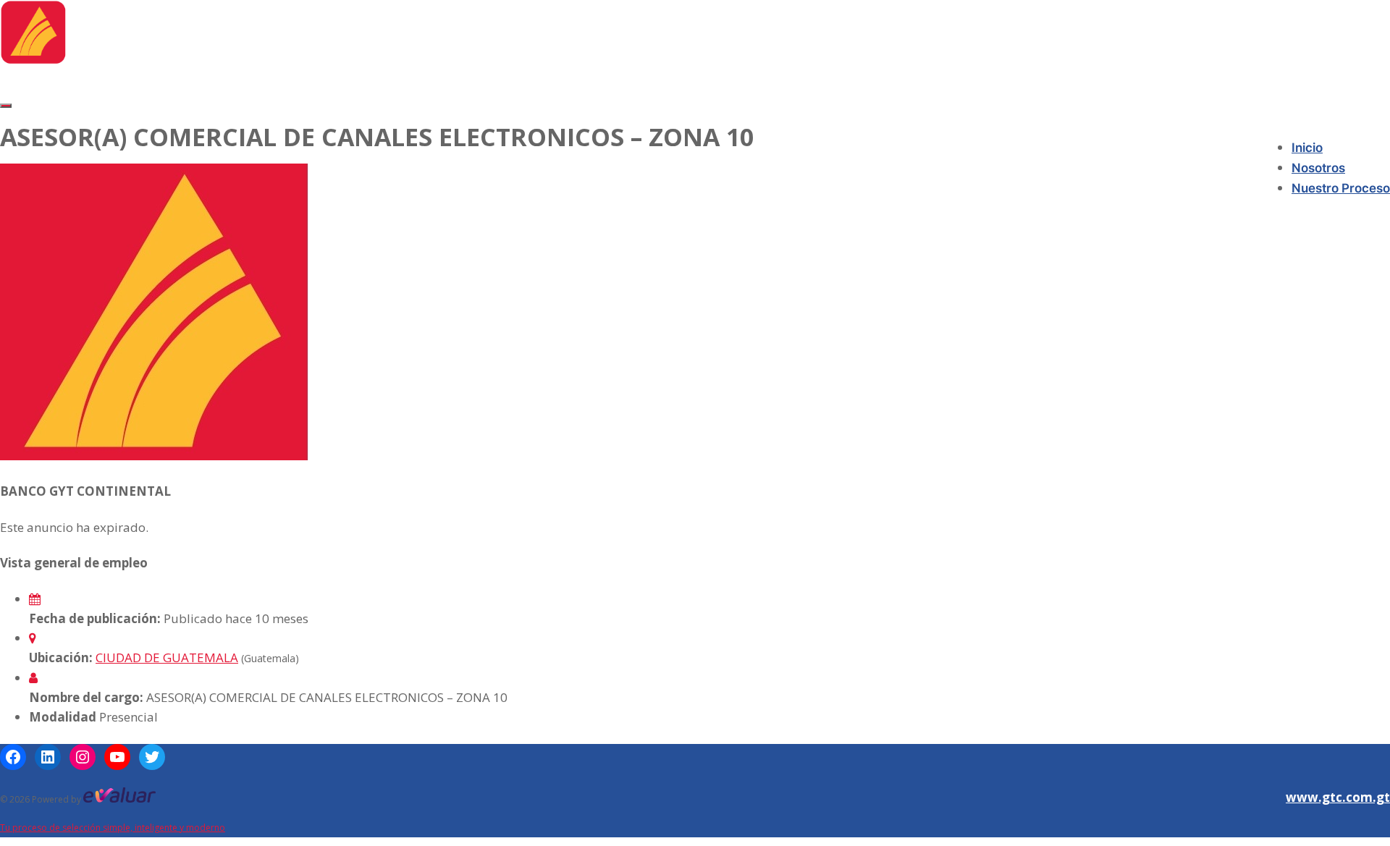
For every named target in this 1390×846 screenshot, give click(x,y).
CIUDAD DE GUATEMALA (167, 657)
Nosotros (1318, 168)
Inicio (1307, 147)
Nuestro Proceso (1341, 188)
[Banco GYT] (33, 59)
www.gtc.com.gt (1338, 797)
